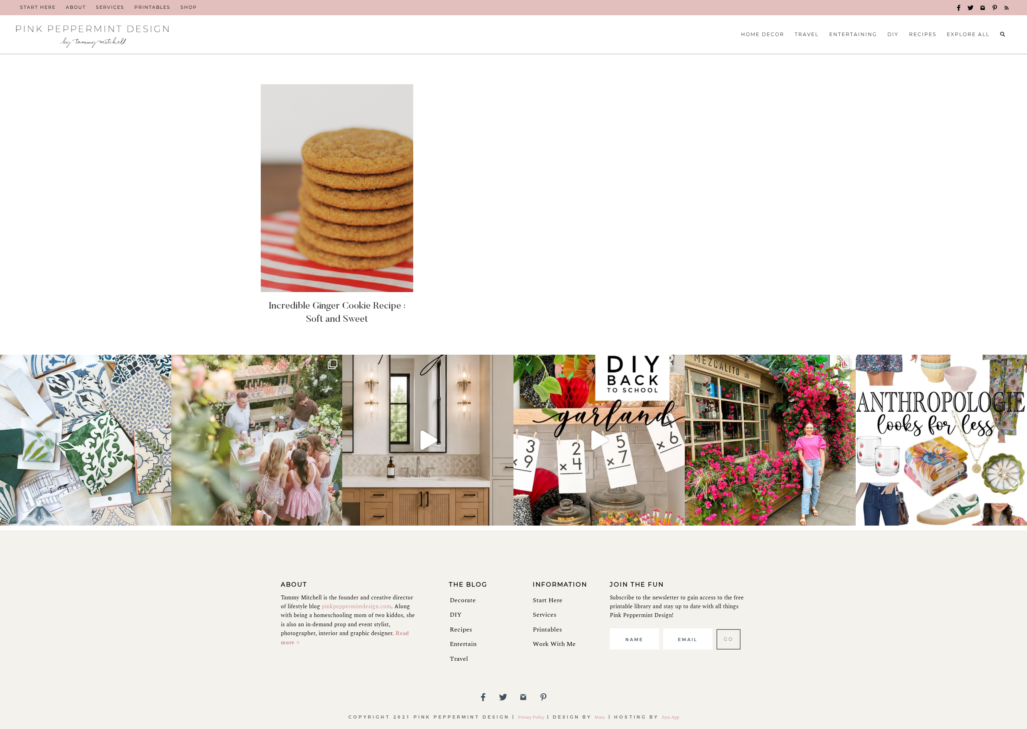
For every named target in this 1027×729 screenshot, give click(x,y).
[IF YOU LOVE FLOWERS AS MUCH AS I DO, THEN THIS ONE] (770, 440)
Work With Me (554, 644)
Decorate (463, 600)
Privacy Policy (531, 717)
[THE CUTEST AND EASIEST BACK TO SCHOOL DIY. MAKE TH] (599, 440)
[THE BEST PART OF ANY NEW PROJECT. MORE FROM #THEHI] (85, 440)
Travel (459, 659)
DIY (455, 614)
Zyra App (670, 717)
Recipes (461, 629)
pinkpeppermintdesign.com (356, 606)
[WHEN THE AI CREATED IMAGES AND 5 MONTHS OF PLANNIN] (428, 440)
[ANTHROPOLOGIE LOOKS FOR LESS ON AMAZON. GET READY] (941, 440)
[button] (959, 8)
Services (544, 614)
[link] (38, 7)
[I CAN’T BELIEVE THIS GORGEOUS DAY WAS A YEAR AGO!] (257, 440)
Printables (547, 629)
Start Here (547, 600)
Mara (600, 717)
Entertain (463, 644)
